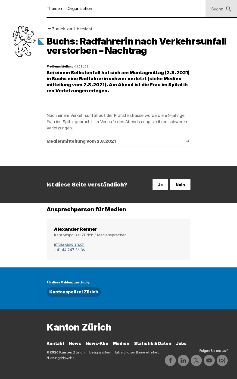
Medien (121, 343)
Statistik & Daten (152, 343)
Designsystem (100, 352)
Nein (180, 184)
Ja (160, 184)
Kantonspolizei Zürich (73, 291)
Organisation (80, 8)
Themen (54, 8)
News (75, 343)
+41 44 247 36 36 (69, 249)
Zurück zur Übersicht (72, 28)
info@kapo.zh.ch (69, 244)
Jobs (181, 343)
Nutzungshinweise (60, 358)
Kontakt (55, 343)
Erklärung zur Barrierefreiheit (137, 352)
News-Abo (97, 343)
